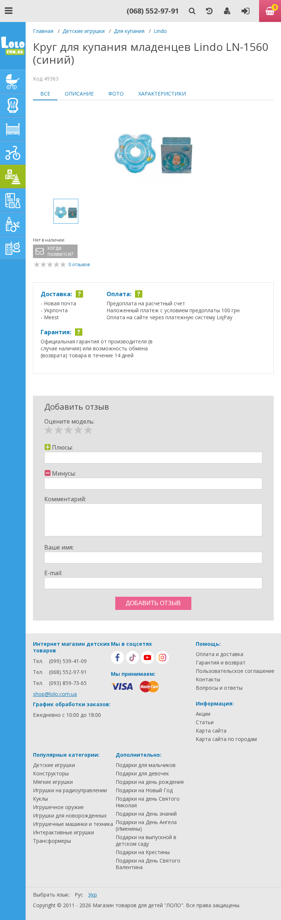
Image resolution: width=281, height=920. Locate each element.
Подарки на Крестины (143, 852)
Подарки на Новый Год (144, 790)
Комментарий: (65, 499)
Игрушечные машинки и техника (73, 824)
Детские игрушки (84, 30)
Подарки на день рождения (150, 782)
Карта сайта (211, 730)
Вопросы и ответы (219, 688)
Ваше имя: (59, 547)
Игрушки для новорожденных (69, 815)
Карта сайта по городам (226, 739)
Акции (203, 714)
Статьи (205, 722)
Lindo (160, 30)
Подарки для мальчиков (146, 765)
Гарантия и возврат (221, 662)
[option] (153, 150)
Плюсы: (62, 447)
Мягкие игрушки (53, 782)
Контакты (208, 679)
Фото (116, 93)
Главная (43, 30)
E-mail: (53, 573)
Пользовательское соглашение (235, 671)
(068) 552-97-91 (153, 11)
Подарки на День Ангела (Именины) (146, 825)
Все (45, 93)
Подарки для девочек (142, 773)
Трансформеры (52, 841)
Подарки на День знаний (146, 814)
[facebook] (117, 657)
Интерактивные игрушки (63, 832)
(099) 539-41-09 (68, 661)
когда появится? (60, 251)
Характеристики (162, 93)
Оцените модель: (69, 421)
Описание (79, 93)
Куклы (40, 799)
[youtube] (147, 657)
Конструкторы (51, 773)
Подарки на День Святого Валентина (148, 864)
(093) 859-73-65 (68, 682)
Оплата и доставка (219, 654)
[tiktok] (132, 657)
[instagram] (162, 657)
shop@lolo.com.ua (55, 693)
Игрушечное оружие (58, 807)
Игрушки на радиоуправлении (70, 790)
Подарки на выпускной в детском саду (146, 840)
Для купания (129, 30)
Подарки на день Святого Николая (148, 802)
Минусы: (64, 473)
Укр (92, 894)
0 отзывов (79, 264)
